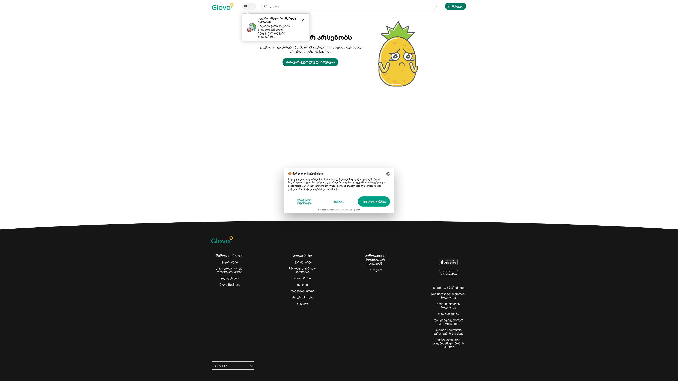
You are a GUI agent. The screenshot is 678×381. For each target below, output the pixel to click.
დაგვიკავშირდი (302, 291)
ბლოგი (302, 284)
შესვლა (302, 303)
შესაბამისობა (448, 313)
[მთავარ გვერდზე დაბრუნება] (222, 6)
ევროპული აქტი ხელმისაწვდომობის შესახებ (448, 343)
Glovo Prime (302, 278)
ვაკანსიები (229, 262)
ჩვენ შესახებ (302, 262)
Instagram (375, 270)
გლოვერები (230, 278)
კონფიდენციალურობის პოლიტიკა (448, 295)
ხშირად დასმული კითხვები (302, 270)
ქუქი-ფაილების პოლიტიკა (448, 305)
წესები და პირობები (448, 287)
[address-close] (302, 20)
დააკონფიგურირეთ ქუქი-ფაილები (448, 321)
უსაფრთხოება (302, 297)
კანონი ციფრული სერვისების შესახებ (448, 331)
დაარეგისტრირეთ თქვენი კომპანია (229, 270)
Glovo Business (229, 284)
